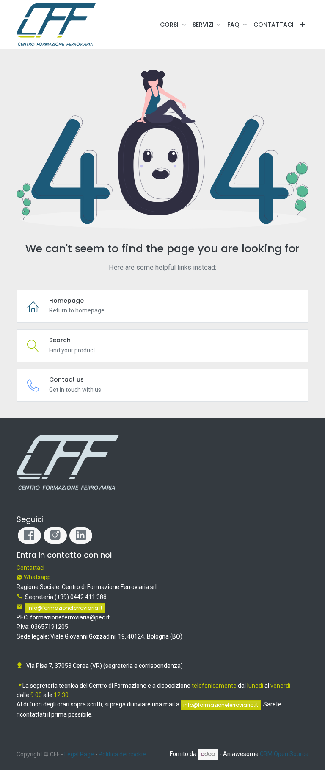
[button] (302, 25)
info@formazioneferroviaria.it (65, 607)
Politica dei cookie (122, 754)
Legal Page (79, 754)
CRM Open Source (284, 753)
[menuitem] (273, 25)
